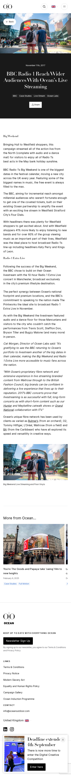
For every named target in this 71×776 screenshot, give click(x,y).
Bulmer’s (33, 421)
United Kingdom (13, 720)
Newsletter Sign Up (18, 641)
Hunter (7, 405)
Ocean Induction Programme (18, 699)
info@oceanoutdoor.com (16, 711)
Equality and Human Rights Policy (21, 686)
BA (5, 429)
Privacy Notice (11, 673)
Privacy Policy (14, 651)
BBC (15, 96)
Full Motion (24, 584)
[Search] (44, 6)
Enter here (36, 767)
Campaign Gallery (12, 692)
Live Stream (39, 96)
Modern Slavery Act (14, 680)
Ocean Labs (52, 96)
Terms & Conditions (13, 667)
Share (37, 105)
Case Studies (25, 96)
